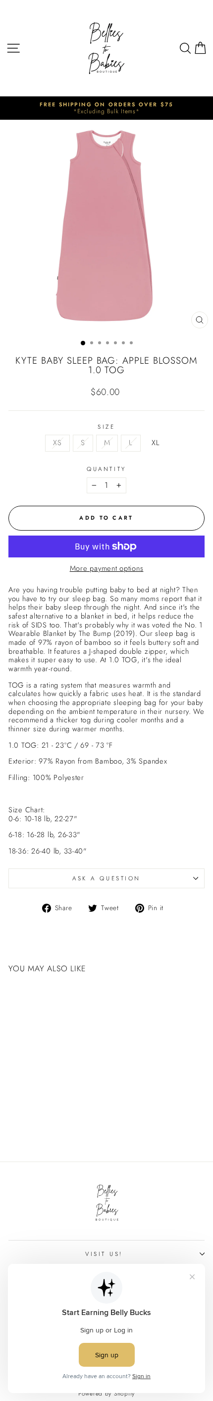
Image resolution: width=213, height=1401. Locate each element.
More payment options (107, 568)
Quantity (106, 469)
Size (106, 426)
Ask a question (106, 878)
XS (57, 442)
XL (156, 442)
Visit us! (104, 1253)
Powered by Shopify (106, 1393)
